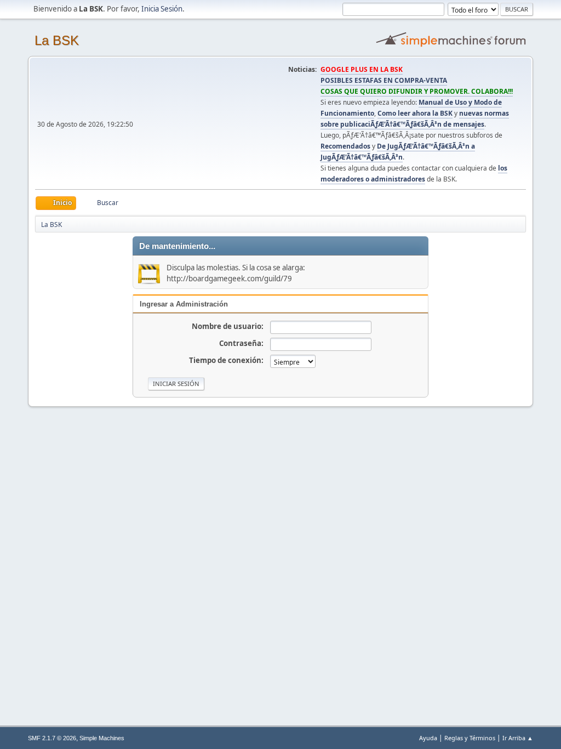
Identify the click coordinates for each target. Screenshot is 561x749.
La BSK (57, 40)
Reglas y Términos (469, 738)
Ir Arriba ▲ (517, 738)
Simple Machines (101, 738)
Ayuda (428, 738)
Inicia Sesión (161, 9)
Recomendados (345, 146)
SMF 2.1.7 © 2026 (52, 738)
